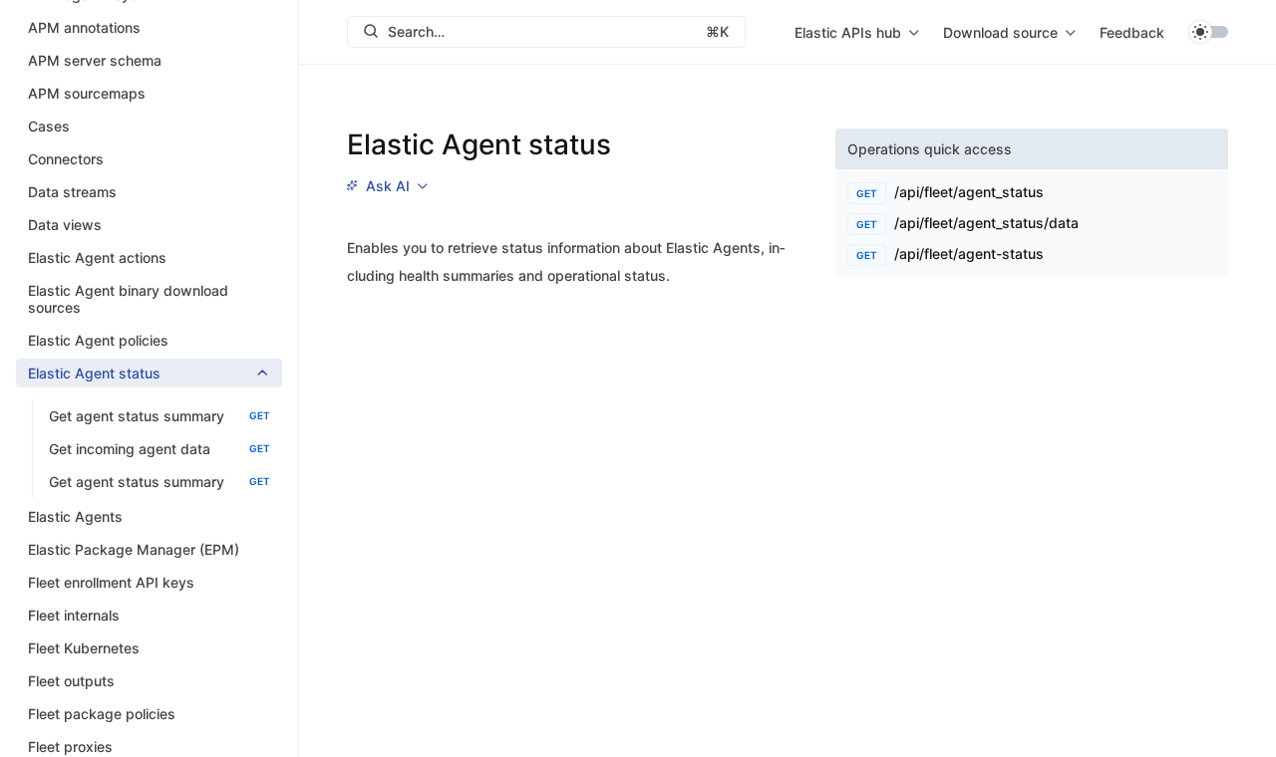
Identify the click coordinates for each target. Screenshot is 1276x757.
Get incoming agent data (159, 448)
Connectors (66, 158)
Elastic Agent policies (98, 340)
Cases (49, 126)
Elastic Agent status (94, 373)
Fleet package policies (101, 713)
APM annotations (84, 27)
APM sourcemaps (87, 93)
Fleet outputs (71, 680)
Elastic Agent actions (97, 257)
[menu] (857, 32)
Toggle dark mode (1208, 32)
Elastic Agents (75, 516)
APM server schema (94, 60)
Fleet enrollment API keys (111, 582)
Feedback (1132, 32)
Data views (65, 224)
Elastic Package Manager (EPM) (133, 549)
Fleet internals (74, 615)
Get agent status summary (159, 415)
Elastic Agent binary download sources (128, 299)
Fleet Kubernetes (84, 647)
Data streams (72, 191)
